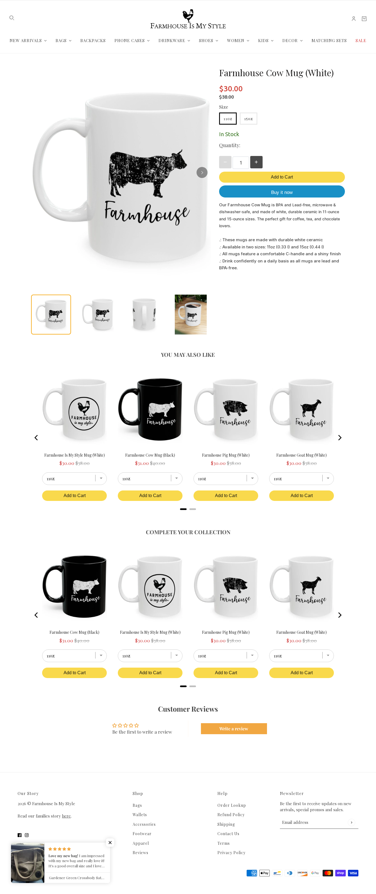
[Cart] (364, 19)
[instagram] (27, 835)
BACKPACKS (93, 40)
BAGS (61, 40)
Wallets (140, 814)
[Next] (202, 172)
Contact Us (228, 833)
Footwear (142, 833)
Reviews (140, 852)
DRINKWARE (172, 40)
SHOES (206, 40)
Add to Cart (282, 177)
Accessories (144, 824)
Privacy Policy (231, 852)
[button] (110, 842)
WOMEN (235, 40)
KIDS (263, 40)
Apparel (141, 843)
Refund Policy (231, 814)
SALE (361, 40)
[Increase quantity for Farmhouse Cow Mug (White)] (256, 162)
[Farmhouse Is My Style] (188, 18)
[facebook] (19, 835)
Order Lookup (231, 805)
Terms (223, 843)
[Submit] (351, 822)
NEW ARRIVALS (26, 40)
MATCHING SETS (329, 40)
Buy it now (282, 192)
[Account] (354, 19)
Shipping (226, 824)
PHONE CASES (130, 40)
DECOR (290, 40)
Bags (137, 805)
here (66, 816)
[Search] (12, 18)
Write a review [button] (233, 728)
